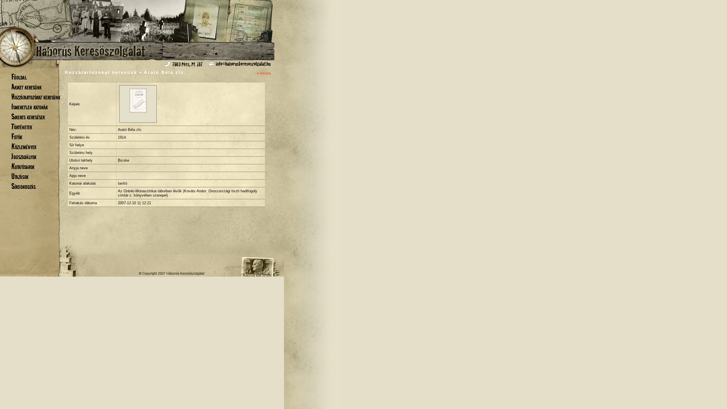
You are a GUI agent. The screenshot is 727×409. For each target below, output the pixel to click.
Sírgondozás (23, 186)
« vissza (264, 73)
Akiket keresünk (26, 87)
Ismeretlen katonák (29, 107)
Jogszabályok (23, 156)
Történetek (21, 127)
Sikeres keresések (28, 117)
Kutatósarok (22, 166)
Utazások (19, 176)
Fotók (16, 136)
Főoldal (19, 77)
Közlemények (23, 146)
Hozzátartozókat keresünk (35, 97)
